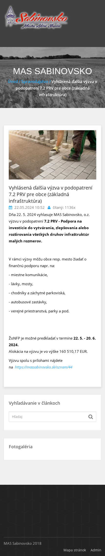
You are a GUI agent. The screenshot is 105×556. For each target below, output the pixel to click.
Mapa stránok (74, 550)
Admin (96, 550)
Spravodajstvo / (36, 81)
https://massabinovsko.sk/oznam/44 (43, 367)
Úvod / (14, 81)
